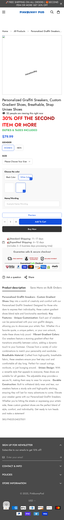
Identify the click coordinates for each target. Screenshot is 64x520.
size (4, 155)
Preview (32, 215)
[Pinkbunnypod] (32, 12)
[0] (58, 12)
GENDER (7, 142)
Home (5, 31)
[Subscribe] (58, 457)
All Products (19, 31)
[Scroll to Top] (59, 504)
